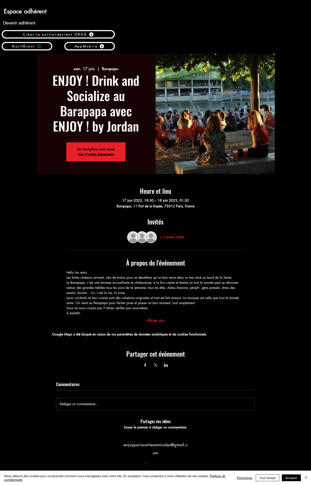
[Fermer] (305, 478)
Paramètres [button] (244, 478)
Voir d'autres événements (96, 154)
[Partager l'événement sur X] (156, 365)
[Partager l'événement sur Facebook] (145, 365)
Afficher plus (155, 320)
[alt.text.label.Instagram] (165, 463)
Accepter (291, 478)
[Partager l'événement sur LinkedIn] (166, 365)
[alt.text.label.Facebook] (152, 463)
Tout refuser (267, 478)
